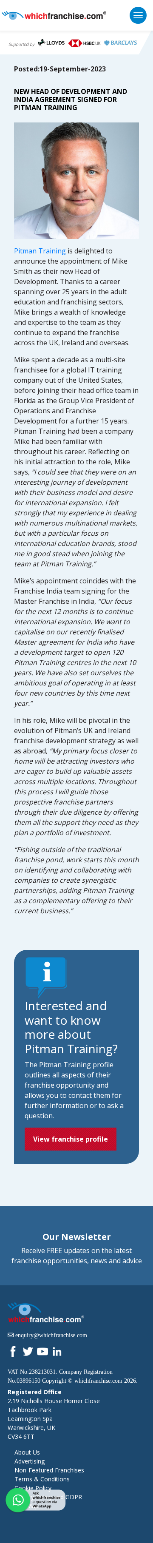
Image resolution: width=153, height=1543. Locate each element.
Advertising (29, 1461)
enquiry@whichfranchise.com (51, 1335)
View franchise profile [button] (70, 1139)
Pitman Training (40, 251)
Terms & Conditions (42, 1479)
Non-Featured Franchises (49, 1470)
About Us (27, 1452)
